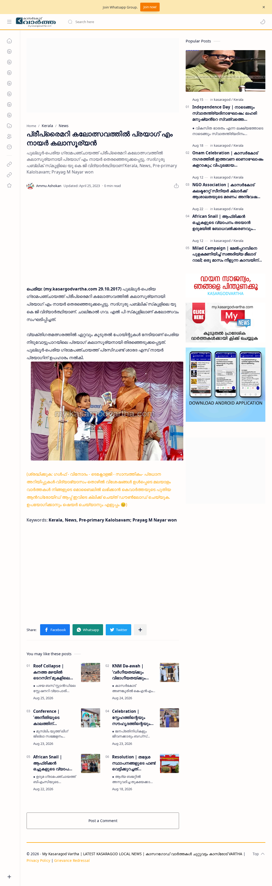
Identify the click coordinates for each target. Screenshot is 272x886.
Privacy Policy (38, 860)
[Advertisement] (103, 75)
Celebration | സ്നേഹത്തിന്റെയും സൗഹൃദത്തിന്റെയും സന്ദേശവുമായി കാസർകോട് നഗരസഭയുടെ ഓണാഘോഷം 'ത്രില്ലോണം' (131, 717)
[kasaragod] (223, 99)
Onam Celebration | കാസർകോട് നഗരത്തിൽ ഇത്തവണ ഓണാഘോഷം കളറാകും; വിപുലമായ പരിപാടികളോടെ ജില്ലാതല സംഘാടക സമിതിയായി (227, 159)
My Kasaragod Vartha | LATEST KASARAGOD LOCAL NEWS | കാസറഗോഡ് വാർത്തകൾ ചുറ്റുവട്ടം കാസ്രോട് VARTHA (142, 853)
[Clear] (151, 21)
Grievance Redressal (72, 860)
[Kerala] (238, 99)
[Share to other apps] (140, 629)
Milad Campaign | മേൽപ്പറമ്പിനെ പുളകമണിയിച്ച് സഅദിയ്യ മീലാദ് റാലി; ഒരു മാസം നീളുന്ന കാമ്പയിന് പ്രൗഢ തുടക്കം (225, 254)
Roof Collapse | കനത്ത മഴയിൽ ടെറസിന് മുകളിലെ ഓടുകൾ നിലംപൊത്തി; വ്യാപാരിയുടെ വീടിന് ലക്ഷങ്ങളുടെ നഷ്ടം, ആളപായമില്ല (55, 672)
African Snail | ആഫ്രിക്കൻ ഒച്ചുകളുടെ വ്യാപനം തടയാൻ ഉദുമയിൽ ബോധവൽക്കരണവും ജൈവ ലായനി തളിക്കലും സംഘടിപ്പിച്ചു (53, 763)
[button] (263, 22)
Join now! (149, 7)
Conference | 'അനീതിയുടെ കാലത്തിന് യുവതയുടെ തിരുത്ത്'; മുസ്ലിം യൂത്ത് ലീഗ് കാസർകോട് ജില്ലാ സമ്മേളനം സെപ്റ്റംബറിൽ (54, 717)
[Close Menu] (263, 7)
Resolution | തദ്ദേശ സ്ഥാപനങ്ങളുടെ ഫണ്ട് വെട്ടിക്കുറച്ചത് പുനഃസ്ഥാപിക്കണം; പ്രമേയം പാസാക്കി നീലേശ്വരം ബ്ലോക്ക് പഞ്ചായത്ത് (133, 763)
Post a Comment (102, 820)
